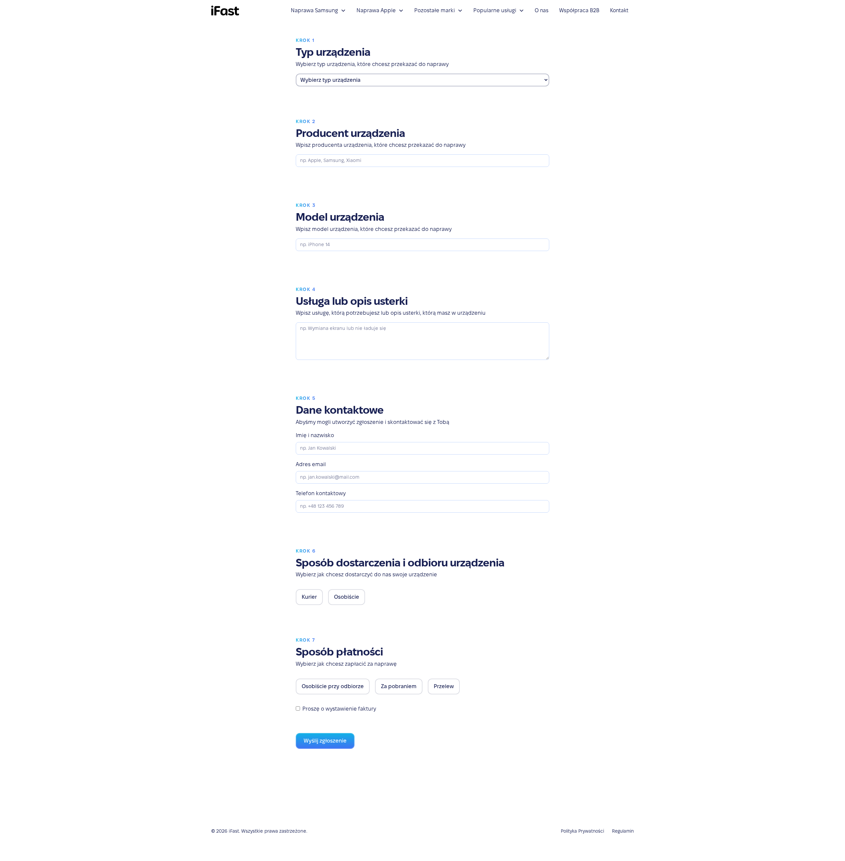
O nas (542, 10)
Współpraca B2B (579, 10)
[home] (225, 11)
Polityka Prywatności (582, 831)
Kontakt (619, 10)
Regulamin (623, 831)
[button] (318, 10)
